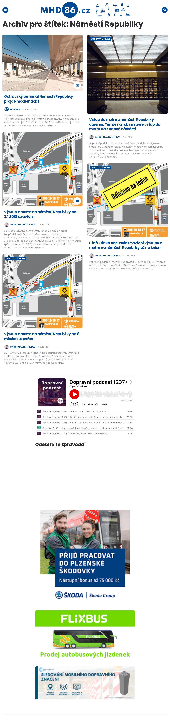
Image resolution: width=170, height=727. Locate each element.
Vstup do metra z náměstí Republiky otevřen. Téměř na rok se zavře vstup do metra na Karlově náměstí (124, 124)
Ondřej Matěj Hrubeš (107, 137)
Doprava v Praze (100, 38)
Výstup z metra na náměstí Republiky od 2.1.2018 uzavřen (40, 214)
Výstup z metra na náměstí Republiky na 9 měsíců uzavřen (41, 336)
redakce (15, 109)
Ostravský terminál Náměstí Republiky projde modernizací (38, 99)
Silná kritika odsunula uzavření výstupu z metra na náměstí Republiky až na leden (125, 245)
